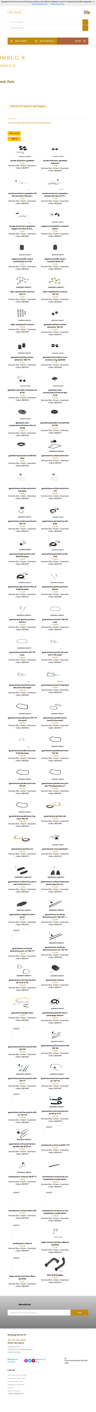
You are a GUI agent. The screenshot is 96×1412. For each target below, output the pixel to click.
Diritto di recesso (14, 1391)
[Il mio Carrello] (86, 12)
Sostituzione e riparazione (17, 1375)
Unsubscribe (83, 1318)
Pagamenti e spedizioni (16, 1384)
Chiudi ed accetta (57, 4)
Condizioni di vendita (15, 1381)
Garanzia (11, 1388)
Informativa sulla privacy (16, 1378)
